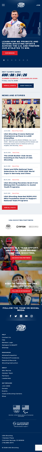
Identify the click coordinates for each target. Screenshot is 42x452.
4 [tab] (15, 60)
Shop (4, 396)
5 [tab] (19, 60)
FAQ (3, 340)
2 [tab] (7, 60)
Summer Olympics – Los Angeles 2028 (19, 78)
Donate (5, 388)
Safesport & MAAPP (9, 345)
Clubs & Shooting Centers (12, 393)
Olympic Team (7, 373)
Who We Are (6, 370)
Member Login (7, 342)
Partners (5, 376)
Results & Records (9, 360)
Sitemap (5, 347)
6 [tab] (23, 60)
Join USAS (6, 386)
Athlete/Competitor (9, 355)
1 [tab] (3, 60)
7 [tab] (27, 60)
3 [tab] (11, 60)
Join (38, 5)
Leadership (6, 378)
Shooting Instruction (10, 363)
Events (4, 391)
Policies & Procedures (10, 358)
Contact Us (6, 337)
